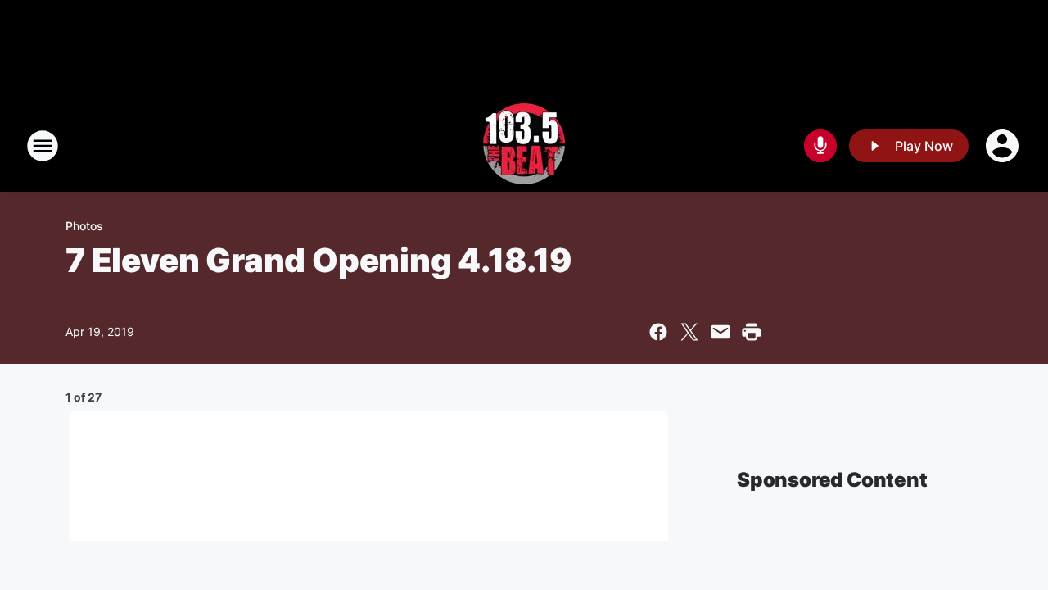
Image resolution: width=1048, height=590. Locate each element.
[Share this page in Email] (720, 331)
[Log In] (1004, 145)
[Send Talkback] (820, 145)
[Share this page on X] (689, 331)
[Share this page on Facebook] (658, 331)
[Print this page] (751, 331)
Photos (84, 226)
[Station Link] (524, 145)
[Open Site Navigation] (42, 145)
